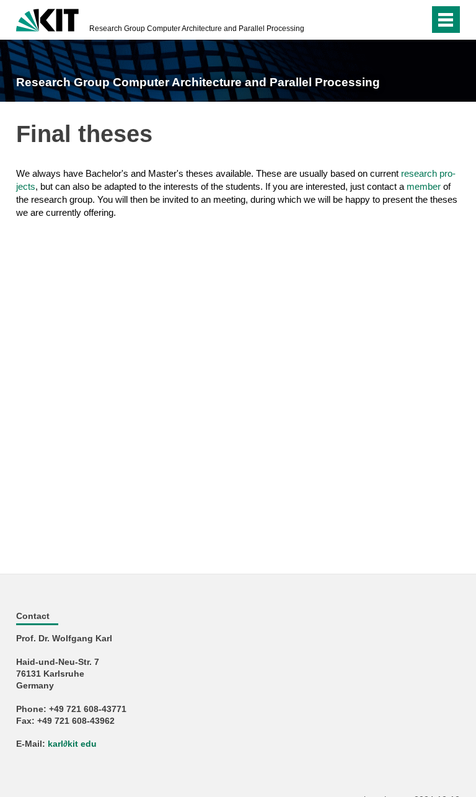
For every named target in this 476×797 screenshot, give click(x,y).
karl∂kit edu (72, 744)
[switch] (395, 20)
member (424, 186)
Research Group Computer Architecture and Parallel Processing (196, 28)
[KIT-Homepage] (47, 19)
